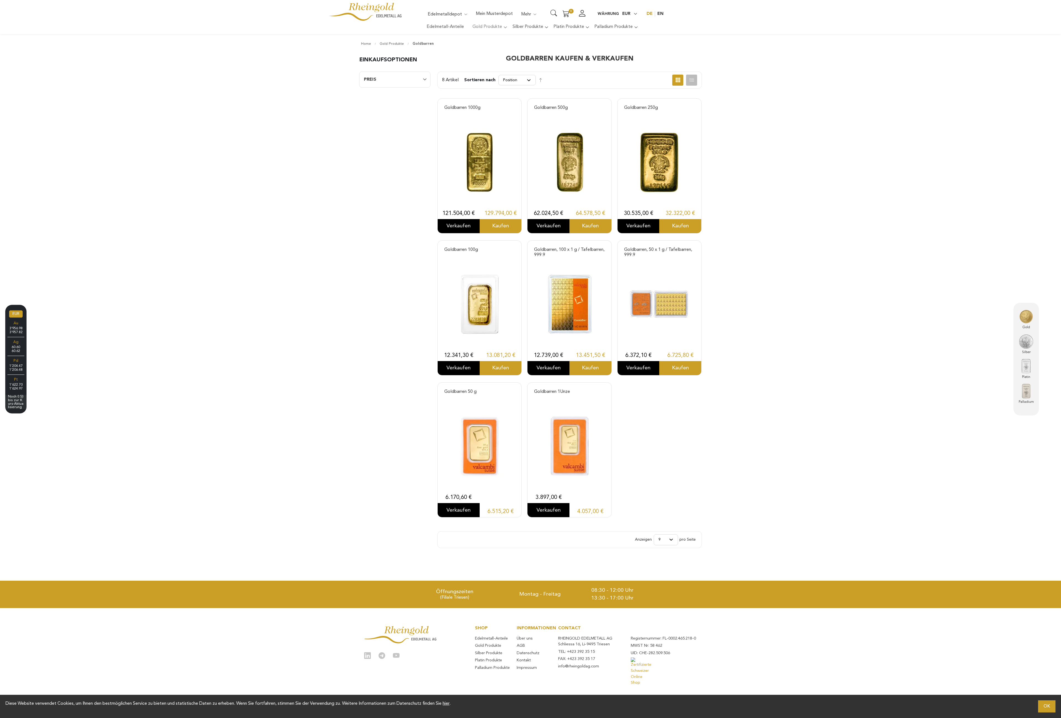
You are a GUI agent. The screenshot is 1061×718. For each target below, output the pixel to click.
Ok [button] (1047, 706)
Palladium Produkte (492, 668)
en (660, 14)
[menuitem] (445, 26)
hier (446, 703)
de (650, 14)
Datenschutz (528, 653)
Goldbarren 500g (551, 108)
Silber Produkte (488, 653)
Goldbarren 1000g (462, 108)
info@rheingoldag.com (578, 666)
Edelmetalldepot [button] (445, 14)
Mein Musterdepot (494, 14)
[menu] (530, 28)
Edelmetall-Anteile (491, 639)
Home (366, 44)
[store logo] (365, 12)
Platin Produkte (488, 660)
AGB (521, 646)
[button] (617, 13)
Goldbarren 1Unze (552, 392)
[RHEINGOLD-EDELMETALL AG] (400, 635)
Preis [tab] (370, 79)
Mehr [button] (526, 14)
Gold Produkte (392, 44)
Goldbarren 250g (641, 108)
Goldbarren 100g (461, 250)
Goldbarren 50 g (460, 392)
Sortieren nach (479, 80)
